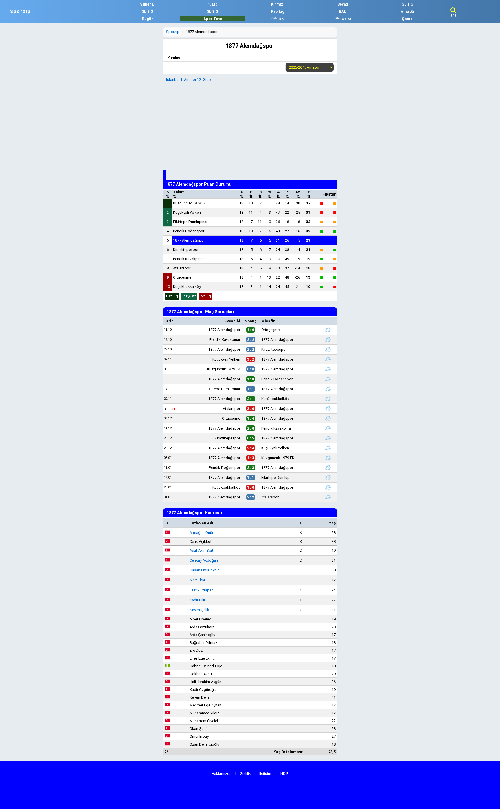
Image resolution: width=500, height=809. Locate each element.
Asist (346, 19)
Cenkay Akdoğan (204, 560)
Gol (281, 19)
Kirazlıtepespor (185, 249)
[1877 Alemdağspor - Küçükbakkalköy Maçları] (328, 398)
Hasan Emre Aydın (205, 570)
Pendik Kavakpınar (188, 259)
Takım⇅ (179, 194)
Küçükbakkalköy (187, 286)
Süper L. (147, 4)
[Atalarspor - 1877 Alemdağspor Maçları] (328, 408)
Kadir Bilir (197, 600)
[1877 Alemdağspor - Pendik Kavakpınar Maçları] (328, 428)
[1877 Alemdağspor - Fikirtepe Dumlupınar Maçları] (328, 477)
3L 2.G (147, 11)
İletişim (265, 773)
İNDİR (284, 773)
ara (453, 15)
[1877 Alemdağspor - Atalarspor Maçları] (328, 497)
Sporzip (20, 11)
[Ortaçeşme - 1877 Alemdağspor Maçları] (328, 418)
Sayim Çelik (199, 610)
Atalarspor (181, 268)
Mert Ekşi (197, 580)
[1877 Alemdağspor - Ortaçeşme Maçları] (328, 329)
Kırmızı (277, 4)
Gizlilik (245, 773)
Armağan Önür (201, 532)
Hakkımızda (221, 773)
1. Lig (213, 4)
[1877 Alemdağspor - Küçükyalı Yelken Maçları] (328, 447)
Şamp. (408, 19)
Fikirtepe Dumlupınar (190, 222)
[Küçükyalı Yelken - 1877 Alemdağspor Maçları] (328, 359)
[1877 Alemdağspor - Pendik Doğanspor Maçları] (328, 379)
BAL (342, 11)
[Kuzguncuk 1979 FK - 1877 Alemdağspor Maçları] (328, 369)
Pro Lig (277, 11)
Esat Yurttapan (202, 590)
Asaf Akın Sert (201, 550)
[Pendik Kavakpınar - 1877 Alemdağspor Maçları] (328, 339)
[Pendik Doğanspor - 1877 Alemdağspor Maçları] (328, 467)
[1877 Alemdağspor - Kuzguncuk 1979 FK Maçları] (328, 457)
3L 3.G (212, 11)
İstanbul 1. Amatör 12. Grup (188, 79)
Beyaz (342, 4)
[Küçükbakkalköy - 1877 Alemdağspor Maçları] (328, 487)
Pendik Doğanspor (188, 231)
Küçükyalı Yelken (187, 212)
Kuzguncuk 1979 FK (189, 203)
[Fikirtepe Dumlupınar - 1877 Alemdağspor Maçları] (328, 388)
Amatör (408, 11)
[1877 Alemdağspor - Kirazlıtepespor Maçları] (328, 349)
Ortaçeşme (182, 277)
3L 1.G (407, 4)
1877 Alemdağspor (189, 240)
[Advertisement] (250, 125)
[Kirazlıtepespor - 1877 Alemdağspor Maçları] (328, 438)
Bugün (148, 19)
